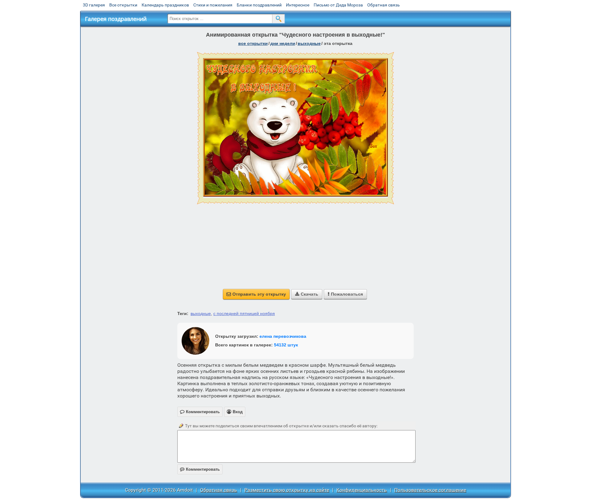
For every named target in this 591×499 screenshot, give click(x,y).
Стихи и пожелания (212, 4)
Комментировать (200, 469)
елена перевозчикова (282, 336)
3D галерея (94, 4)
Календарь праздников (165, 4)
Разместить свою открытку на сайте (286, 490)
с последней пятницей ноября (244, 313)
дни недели (282, 43)
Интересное (297, 4)
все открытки (253, 43)
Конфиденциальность (361, 490)
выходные (309, 43)
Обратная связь (383, 4)
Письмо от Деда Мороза (338, 4)
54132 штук (286, 344)
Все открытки (123, 4)
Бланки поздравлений (259, 4)
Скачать (306, 294)
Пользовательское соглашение (430, 490)
